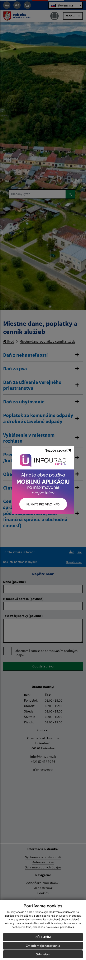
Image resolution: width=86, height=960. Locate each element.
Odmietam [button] (43, 954)
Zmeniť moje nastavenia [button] (43, 945)
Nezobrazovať (56, 450)
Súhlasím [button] (43, 937)
